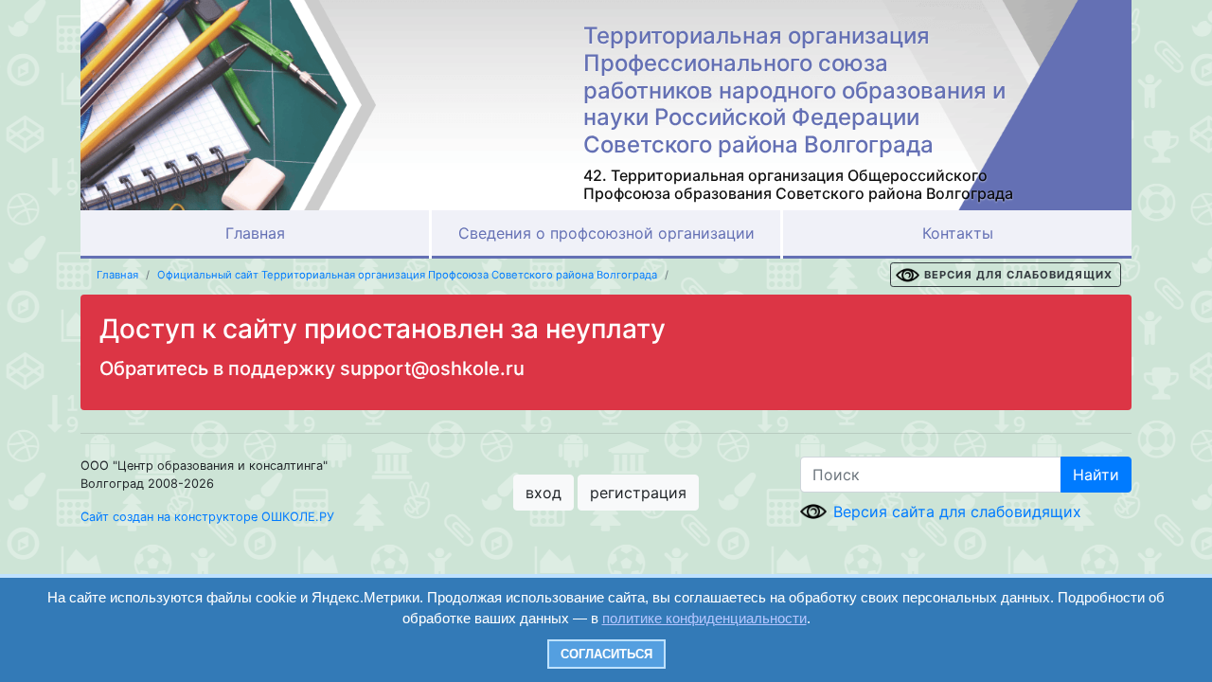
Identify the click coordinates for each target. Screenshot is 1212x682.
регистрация (638, 492)
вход (543, 492)
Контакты (957, 233)
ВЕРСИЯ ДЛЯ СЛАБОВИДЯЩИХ (1018, 274)
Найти (1096, 474)
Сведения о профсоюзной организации (606, 233)
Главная (255, 233)
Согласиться (606, 654)
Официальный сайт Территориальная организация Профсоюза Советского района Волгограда (407, 274)
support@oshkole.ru (432, 368)
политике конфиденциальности (704, 618)
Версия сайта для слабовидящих (957, 511)
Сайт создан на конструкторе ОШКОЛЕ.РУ (207, 517)
